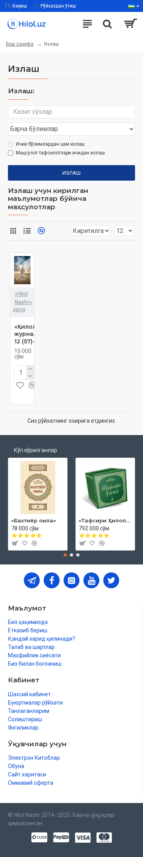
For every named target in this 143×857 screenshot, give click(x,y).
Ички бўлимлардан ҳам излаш (50, 144)
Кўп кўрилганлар (35, 450)
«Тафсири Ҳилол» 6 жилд (105, 520)
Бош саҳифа (19, 44)
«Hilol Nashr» (23, 298)
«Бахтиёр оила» (33, 520)
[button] (65, 555)
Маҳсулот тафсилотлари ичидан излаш (60, 153)
